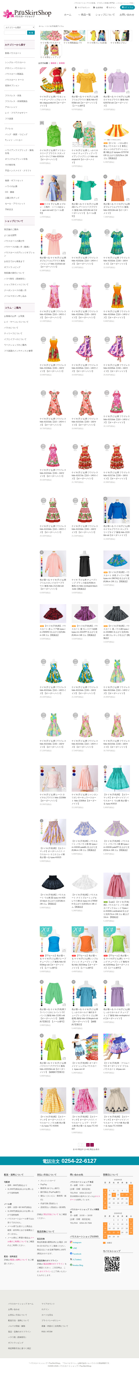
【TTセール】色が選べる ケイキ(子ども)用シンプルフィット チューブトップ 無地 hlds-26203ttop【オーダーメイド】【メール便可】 (85, 961)
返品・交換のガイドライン (19, 1332)
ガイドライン (45, 1271)
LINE (74, 1248)
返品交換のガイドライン (53, 1264)
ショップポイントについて (16, 284)
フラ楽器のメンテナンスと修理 (18, 351)
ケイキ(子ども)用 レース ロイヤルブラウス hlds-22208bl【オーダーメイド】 (53, 797)
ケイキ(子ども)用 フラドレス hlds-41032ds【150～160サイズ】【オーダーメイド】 (116, 260)
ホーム (67, 14)
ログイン (112, 8)
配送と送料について (18, 1260)
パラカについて (11, 327)
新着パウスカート (13, 53)
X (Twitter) (76, 1259)
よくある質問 (10, 235)
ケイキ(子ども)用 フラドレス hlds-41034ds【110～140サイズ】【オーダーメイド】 (53, 314)
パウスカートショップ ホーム (20, 1304)
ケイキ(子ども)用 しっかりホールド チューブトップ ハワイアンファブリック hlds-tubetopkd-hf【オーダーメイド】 (85, 156)
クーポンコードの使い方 (15, 290)
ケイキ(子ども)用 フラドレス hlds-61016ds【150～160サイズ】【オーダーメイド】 (53, 473)
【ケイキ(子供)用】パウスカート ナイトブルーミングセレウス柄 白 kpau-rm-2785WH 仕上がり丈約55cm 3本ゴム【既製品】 (84, 901)
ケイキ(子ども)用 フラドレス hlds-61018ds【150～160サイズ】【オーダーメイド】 (85, 529)
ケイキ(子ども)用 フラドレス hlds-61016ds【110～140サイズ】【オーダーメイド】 (116, 419)
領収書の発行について (14, 273)
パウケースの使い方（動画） (17, 247)
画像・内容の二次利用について (55, 1326)
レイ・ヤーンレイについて (16, 322)
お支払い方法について (17, 1315)
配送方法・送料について (18, 1320)
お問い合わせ (127, 14)
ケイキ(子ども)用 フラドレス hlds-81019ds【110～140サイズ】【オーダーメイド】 (85, 744)
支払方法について (51, 1214)
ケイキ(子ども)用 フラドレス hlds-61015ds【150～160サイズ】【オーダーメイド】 (85, 422)
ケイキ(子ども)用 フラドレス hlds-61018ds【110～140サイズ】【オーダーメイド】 (53, 529)
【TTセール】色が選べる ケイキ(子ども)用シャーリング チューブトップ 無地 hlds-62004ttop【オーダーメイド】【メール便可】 (116, 961)
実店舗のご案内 (11, 229)
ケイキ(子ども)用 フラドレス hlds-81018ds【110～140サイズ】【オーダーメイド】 (116, 690)
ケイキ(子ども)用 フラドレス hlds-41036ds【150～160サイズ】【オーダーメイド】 (53, 368)
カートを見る (47, 1315)
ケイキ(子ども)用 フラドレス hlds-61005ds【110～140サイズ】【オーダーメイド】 (85, 368)
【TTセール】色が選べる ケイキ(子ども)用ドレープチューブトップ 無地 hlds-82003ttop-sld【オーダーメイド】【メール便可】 (53, 961)
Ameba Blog (77, 1265)
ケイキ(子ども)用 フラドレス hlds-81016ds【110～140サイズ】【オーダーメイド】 (53, 690)
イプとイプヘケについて (15, 339)
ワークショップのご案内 (15, 345)
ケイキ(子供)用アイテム (55, 26)
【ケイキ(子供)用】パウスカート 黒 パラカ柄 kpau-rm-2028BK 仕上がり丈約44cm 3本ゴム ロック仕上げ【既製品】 (116, 632)
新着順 (62, 63)
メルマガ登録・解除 (16, 1326)
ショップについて (105, 14)
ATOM (49, 1332)
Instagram (76, 1242)
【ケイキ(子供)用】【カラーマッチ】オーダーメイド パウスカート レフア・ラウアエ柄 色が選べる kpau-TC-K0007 (85, 1122)
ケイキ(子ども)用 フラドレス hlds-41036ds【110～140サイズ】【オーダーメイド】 (116, 314)
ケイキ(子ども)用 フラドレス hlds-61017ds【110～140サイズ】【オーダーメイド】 (85, 475)
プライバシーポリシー (51, 1320)
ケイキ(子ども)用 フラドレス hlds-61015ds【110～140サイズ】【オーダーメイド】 (53, 422)
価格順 (53, 63)
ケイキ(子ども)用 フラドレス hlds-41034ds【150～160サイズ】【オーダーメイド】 (85, 314)
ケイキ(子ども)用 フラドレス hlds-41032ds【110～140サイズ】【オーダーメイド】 (85, 260)
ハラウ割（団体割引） (17, 1337)
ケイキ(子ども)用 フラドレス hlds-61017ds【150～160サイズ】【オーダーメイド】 (116, 475)
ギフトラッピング (12, 267)
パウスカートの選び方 (14, 241)
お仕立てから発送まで (14, 261)
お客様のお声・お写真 (14, 316)
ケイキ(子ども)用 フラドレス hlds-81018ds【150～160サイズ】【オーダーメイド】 (53, 744)
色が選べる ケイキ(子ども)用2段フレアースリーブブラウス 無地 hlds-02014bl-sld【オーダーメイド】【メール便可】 (85, 210)
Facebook (76, 1254)
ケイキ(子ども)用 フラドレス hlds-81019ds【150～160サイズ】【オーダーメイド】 (116, 744)
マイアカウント (84, 8)
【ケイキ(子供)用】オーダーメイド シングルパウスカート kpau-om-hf (84, 1066)
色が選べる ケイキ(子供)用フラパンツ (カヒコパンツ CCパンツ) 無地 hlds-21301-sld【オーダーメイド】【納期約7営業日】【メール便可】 (53, 1015)
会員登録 (99, 8)
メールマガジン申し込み (15, 296)
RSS (43, 1332)
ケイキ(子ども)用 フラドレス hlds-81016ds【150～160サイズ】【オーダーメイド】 (85, 690)
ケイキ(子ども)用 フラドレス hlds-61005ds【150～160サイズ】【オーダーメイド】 (116, 368)
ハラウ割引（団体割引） (15, 279)
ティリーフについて (13, 333)
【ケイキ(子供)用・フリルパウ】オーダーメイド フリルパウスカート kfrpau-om (116, 1066)
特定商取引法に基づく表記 (19, 1348)
